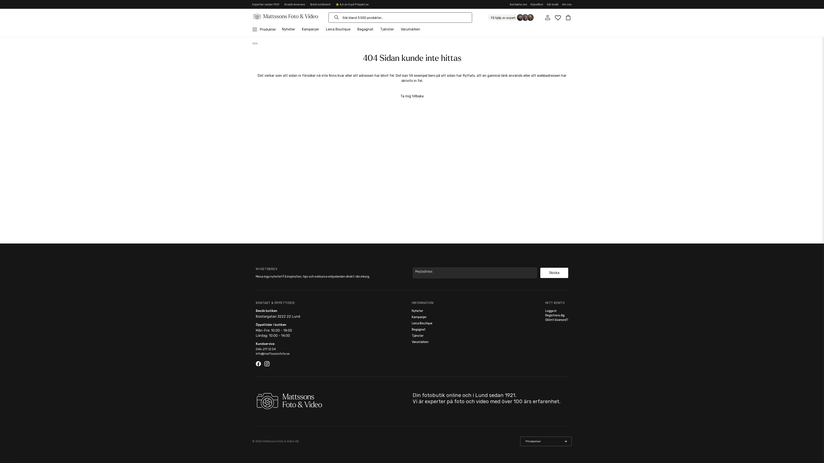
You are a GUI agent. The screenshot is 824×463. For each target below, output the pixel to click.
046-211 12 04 (266, 349)
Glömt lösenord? (556, 320)
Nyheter (288, 29)
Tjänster (387, 29)
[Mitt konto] (547, 17)
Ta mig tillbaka (412, 96)
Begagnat (365, 29)
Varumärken (410, 29)
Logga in (551, 311)
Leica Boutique (338, 29)
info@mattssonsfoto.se (273, 354)
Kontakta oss (518, 4)
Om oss (567, 4)
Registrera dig (555, 315)
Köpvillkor (537, 4)
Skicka (554, 273)
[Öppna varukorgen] (568, 17)
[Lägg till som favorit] (557, 17)
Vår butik (553, 4)
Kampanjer (310, 29)
